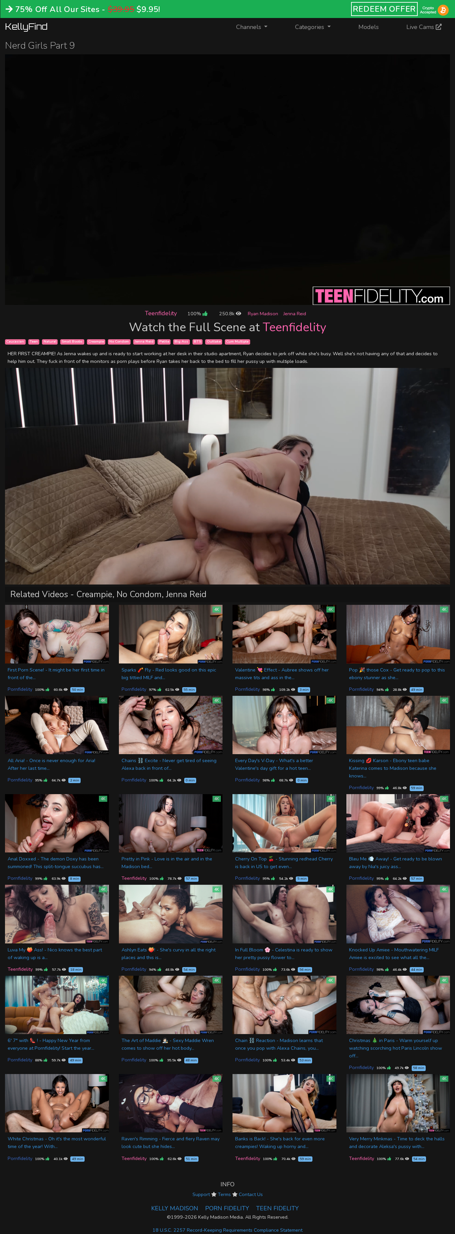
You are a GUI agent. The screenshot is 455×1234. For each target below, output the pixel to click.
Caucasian (15, 341)
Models (368, 27)
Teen (34, 341)
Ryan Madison (263, 313)
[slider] (212, 299)
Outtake (214, 341)
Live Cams (421, 27)
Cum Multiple (237, 341)
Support (201, 1194)
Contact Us (251, 1194)
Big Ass (181, 341)
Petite (164, 341)
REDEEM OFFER (384, 9)
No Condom (119, 341)
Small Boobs (72, 341)
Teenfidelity (161, 313)
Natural (50, 341)
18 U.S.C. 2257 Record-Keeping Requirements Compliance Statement (227, 1230)
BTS (197, 341)
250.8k (227, 313)
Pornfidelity (20, 689)
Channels (256, 27)
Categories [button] (310, 27)
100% (195, 313)
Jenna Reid (294, 313)
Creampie (96, 341)
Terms (224, 1194)
